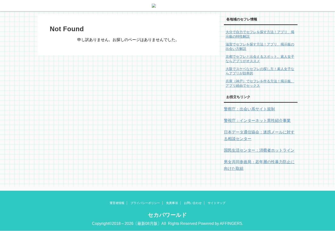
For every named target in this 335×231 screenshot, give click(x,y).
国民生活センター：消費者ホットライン (259, 150)
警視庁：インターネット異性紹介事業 (257, 120)
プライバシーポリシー (145, 203)
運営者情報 (117, 203)
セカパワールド (167, 215)
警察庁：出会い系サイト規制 (249, 109)
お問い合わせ (193, 203)
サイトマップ (216, 203)
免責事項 (172, 203)
